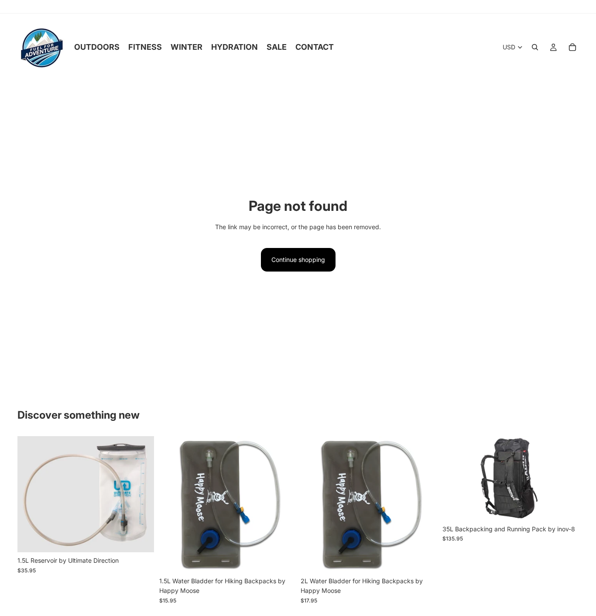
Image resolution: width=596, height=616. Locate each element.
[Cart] (572, 47)
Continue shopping (298, 259)
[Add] (140, 539)
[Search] (535, 47)
